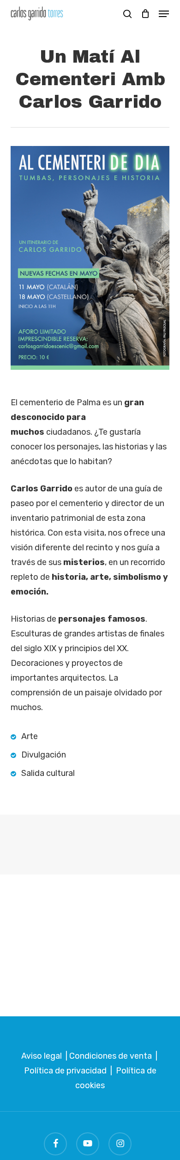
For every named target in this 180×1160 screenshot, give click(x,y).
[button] (164, 13)
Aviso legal (41, 1056)
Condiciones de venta (110, 1056)
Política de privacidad (65, 1071)
